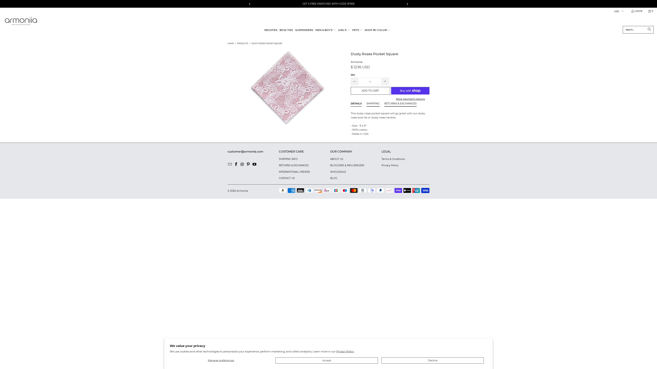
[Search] (649, 29)
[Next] (407, 4)
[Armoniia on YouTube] (254, 164)
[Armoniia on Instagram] (242, 164)
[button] (325, 30)
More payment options (410, 99)
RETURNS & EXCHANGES (294, 165)
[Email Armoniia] (230, 164)
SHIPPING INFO (288, 159)
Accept (326, 360)
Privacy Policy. (345, 351)
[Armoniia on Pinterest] (248, 164)
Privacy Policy (390, 165)
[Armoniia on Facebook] (236, 164)
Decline (432, 360)
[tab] (356, 104)
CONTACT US (287, 178)
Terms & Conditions (393, 159)
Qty (353, 74)
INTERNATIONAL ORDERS (294, 171)
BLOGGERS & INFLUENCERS (347, 165)
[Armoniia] (20, 21)
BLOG (333, 178)
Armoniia (357, 62)
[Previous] (250, 4)
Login (638, 11)
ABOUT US (336, 159)
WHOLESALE (338, 171)
